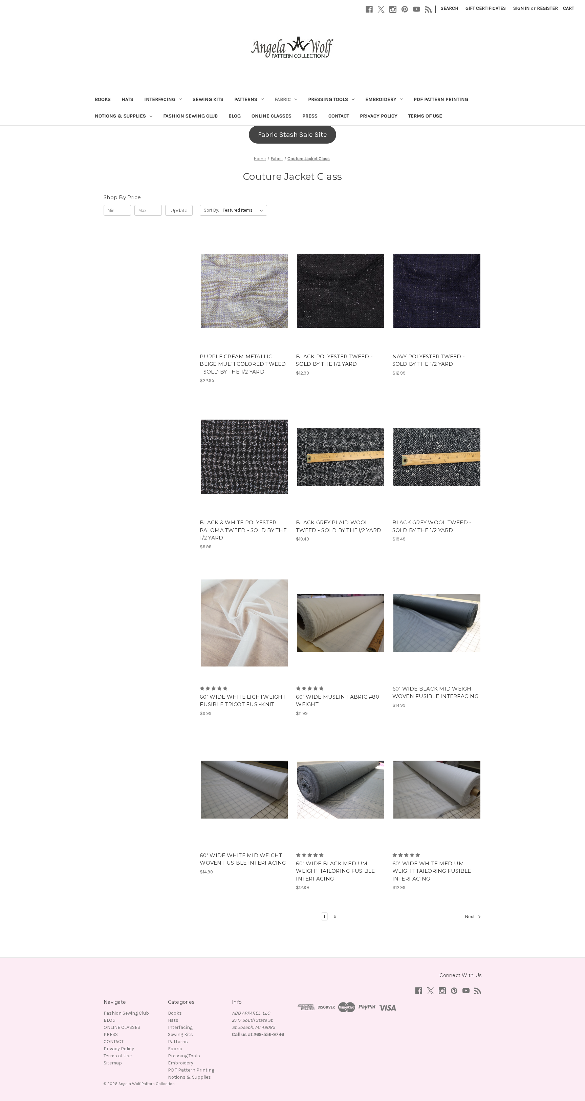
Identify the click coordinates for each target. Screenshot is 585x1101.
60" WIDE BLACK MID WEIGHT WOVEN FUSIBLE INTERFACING (435, 692)
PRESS (310, 116)
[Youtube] (416, 9)
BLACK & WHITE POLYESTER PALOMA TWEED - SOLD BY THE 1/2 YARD (243, 530)
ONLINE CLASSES (271, 116)
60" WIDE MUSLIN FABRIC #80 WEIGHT (337, 701)
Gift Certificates (485, 8)
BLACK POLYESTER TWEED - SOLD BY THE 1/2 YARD (334, 360)
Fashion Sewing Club (190, 116)
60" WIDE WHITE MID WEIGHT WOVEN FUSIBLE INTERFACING (243, 859)
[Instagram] (392, 9)
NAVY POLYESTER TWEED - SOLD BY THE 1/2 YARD (428, 360)
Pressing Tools (328, 99)
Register (547, 8)
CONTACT (338, 116)
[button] (292, 135)
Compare (242, 291)
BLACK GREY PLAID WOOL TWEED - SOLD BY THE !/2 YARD (338, 526)
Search (449, 8)
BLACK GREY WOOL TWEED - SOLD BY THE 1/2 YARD (432, 526)
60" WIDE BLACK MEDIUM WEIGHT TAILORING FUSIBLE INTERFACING (335, 871)
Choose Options (244, 635)
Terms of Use (425, 116)
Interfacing (159, 99)
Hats (127, 99)
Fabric (283, 99)
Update (179, 210)
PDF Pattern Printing (441, 99)
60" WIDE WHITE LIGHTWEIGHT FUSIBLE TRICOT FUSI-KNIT (243, 701)
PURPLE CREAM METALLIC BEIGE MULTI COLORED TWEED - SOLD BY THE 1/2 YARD (243, 364)
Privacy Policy (378, 116)
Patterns (245, 99)
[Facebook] (369, 9)
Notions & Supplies (120, 116)
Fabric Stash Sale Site (292, 134)
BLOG (235, 116)
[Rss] (428, 9)
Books (103, 99)
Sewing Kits (208, 99)
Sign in (521, 8)
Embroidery (380, 99)
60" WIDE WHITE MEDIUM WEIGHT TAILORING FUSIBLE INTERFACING (431, 871)
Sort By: (211, 210)
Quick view (243, 278)
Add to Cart (244, 302)
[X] (381, 9)
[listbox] (244, 210)
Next (470, 917)
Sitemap (113, 1063)
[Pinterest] (404, 9)
